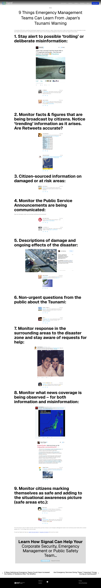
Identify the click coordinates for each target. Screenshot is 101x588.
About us (40, 580)
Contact (40, 583)
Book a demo (95, 3)
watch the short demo (33, 532)
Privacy (80, 580)
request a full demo (44, 532)
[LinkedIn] (47, 582)
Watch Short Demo (45, 560)
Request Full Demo (55, 560)
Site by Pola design (83, 582)
